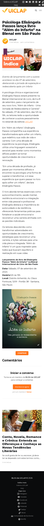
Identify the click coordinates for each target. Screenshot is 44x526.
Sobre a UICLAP (11, 2)
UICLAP (13, 40)
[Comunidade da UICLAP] (39, 5)
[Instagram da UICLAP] (23, 2)
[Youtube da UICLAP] (26, 2)
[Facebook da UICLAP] (30, 2)
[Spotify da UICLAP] (43, 5)
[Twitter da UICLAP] (39, 2)
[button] (36, 10)
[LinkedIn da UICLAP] (33, 2)
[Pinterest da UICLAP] (36, 2)
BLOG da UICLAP (19, 478)
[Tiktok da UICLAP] (43, 2)
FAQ (16, 5)
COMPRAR (22, 353)
